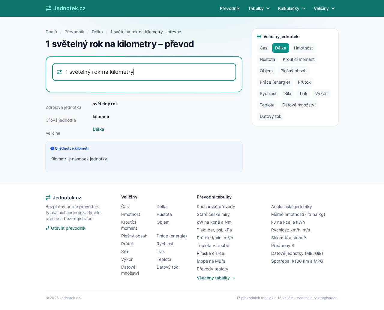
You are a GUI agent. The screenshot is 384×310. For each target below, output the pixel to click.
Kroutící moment (299, 59)
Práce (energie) (275, 82)
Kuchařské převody (216, 206)
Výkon (321, 93)
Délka (97, 31)
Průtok (304, 82)
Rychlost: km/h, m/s (290, 229)
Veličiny (321, 8)
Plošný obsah (293, 70)
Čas (263, 47)
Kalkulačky (288, 8)
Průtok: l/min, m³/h (215, 237)
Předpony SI (283, 245)
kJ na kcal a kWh (288, 222)
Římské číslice (210, 253)
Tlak (303, 93)
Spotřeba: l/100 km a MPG (297, 261)
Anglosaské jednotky (291, 206)
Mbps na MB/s (211, 261)
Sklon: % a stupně (288, 237)
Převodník (230, 8)
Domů (51, 31)
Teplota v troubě (213, 245)
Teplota (267, 104)
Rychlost (268, 93)
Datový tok (270, 116)
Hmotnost (303, 47)
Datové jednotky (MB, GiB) (297, 253)
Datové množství (298, 104)
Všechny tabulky (214, 277)
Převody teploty (212, 268)
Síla (287, 93)
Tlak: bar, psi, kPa (214, 229)
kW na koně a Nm (214, 222)
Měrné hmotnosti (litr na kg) (298, 214)
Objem (266, 70)
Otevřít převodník (68, 228)
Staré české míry (213, 214)
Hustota (267, 59)
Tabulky (256, 8)
